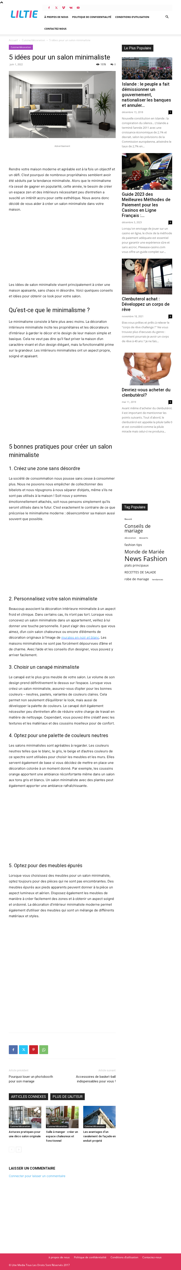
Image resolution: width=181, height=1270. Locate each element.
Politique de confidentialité (91, 17)
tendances (157, 579)
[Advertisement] (62, 155)
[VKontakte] (71, 8)
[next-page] (18, 1149)
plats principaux (136, 565)
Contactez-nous (55, 28)
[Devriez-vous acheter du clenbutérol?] (147, 369)
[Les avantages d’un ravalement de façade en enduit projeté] (99, 1117)
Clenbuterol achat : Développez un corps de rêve (146, 304)
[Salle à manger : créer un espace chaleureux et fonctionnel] (62, 1117)
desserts (143, 537)
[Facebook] (49, 8)
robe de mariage (136, 579)
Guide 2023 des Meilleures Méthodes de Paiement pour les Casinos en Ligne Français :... (146, 205)
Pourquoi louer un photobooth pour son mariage (31, 1079)
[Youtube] (78, 8)
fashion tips (133, 545)
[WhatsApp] (43, 1049)
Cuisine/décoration (33, 40)
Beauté (128, 519)
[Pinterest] (33, 1049)
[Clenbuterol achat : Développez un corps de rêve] (147, 277)
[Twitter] (56, 8)
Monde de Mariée (144, 551)
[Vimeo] (63, 8)
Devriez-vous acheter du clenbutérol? (146, 392)
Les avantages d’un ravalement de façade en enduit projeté (99, 1136)
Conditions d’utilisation (132, 17)
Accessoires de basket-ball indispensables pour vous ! (96, 1079)
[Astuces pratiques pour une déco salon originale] (25, 1117)
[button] (167, 17)
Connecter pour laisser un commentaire (37, 1176)
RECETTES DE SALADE (140, 572)
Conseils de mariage (137, 528)
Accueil (13, 40)
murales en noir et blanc (80, 637)
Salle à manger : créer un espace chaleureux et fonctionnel (62, 1136)
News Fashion (145, 558)
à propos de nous (56, 17)
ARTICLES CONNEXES (28, 1097)
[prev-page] (11, 1149)
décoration (130, 537)
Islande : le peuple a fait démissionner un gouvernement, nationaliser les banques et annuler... (146, 94)
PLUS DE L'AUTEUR (68, 1097)
